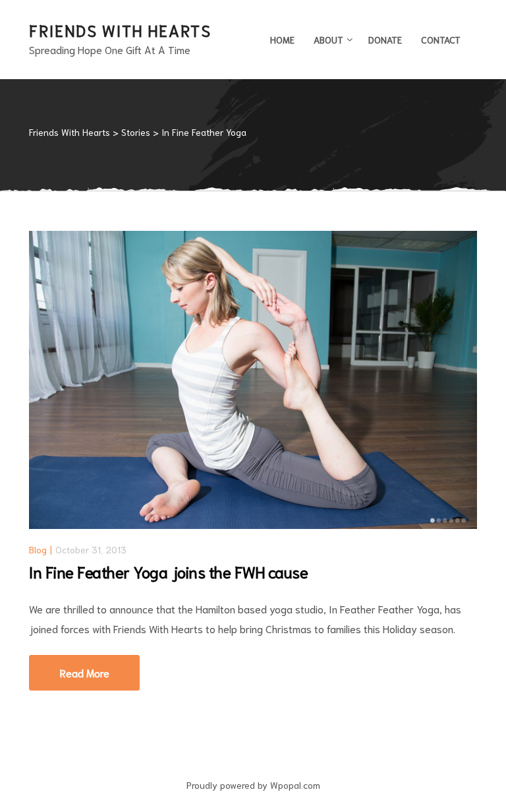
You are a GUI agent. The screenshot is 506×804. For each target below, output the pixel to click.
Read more (100, 667)
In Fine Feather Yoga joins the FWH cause (168, 571)
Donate (385, 40)
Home (282, 40)
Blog (38, 549)
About (328, 40)
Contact (441, 40)
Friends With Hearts (120, 29)
